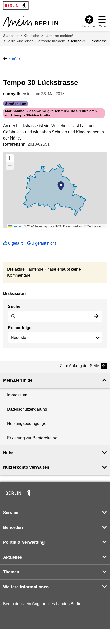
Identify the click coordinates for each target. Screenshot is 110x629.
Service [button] (10, 512)
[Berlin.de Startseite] (18, 493)
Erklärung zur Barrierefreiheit (33, 438)
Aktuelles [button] (12, 557)
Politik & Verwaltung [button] (24, 542)
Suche (14, 306)
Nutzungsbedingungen (28, 423)
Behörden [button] (13, 527)
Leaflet (17, 226)
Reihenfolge (19, 328)
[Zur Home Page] (30, 21)
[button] (61, 185)
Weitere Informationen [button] (26, 586)
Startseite (10, 36)
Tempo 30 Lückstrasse (88, 41)
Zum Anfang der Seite (79, 366)
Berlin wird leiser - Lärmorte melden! (35, 41)
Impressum (17, 395)
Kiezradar (31, 36)
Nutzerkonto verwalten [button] (26, 467)
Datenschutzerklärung (27, 409)
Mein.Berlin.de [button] (17, 380)
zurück (14, 59)
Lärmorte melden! (58, 36)
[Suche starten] (96, 316)
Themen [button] (11, 572)
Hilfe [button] (8, 452)
